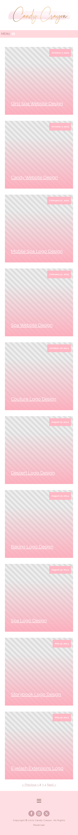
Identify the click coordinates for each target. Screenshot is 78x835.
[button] (5, 34)
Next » (51, 785)
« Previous (29, 785)
